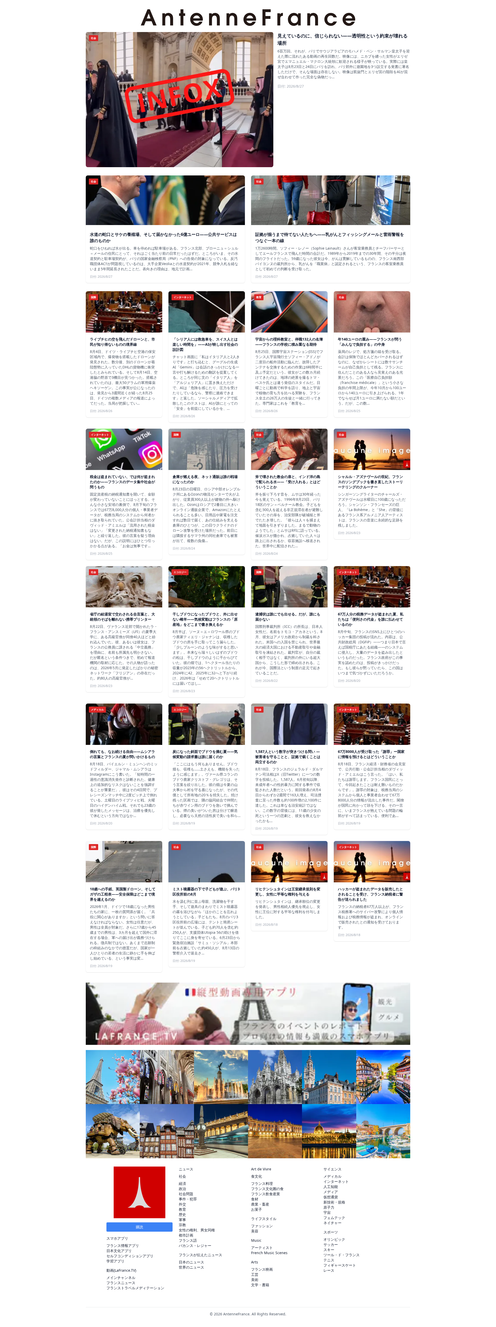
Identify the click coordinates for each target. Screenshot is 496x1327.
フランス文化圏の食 (267, 1188)
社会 (182, 1176)
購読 (139, 1226)
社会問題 (186, 1193)
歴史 (182, 1214)
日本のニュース (191, 1262)
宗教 (182, 1224)
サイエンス (332, 1169)
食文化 (256, 1176)
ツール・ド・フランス (341, 1254)
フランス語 (188, 1240)
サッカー (330, 1244)
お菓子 (256, 1209)
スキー (328, 1249)
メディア (330, 1191)
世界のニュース (191, 1267)
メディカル (332, 1176)
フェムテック (334, 1217)
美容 (254, 1231)
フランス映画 (262, 1269)
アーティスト (262, 1247)
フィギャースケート (339, 1265)
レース (328, 1270)
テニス (328, 1259)
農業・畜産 (260, 1204)
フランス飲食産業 (265, 1193)
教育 (182, 1209)
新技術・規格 (334, 1202)
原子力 (328, 1207)
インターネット (336, 1181)
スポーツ (330, 1232)
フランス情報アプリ (122, 1245)
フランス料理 (262, 1183)
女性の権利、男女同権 (197, 1230)
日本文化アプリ (119, 1250)
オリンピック (334, 1239)
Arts (254, 1262)
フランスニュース (120, 1282)
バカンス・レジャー (195, 1245)
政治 (182, 1188)
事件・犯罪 (188, 1199)
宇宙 (327, 1212)
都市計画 (186, 1235)
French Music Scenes (269, 1252)
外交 (182, 1204)
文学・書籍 (260, 1284)
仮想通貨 (330, 1196)
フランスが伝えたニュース (200, 1254)
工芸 (254, 1274)
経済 (182, 1183)
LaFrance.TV (125, 1270)
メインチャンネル (120, 1277)
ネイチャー (332, 1222)
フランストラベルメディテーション (135, 1287)
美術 (254, 1279)
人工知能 (330, 1186)
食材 (254, 1199)
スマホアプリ (117, 1238)
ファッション (262, 1225)
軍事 (182, 1219)
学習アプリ (115, 1261)
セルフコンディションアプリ (129, 1255)
